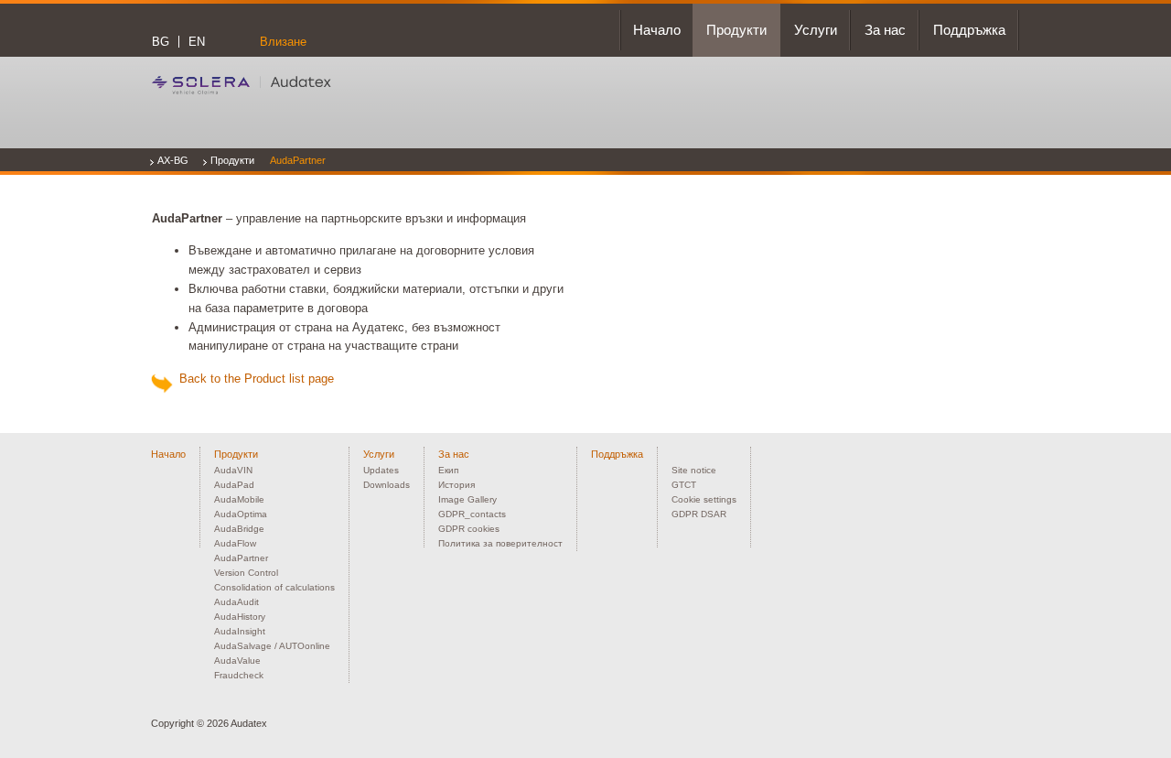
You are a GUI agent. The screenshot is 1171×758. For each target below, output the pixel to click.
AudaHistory (239, 617)
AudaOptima (240, 514)
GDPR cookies (469, 529)
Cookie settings (703, 499)
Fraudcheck (238, 675)
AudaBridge (239, 529)
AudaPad (234, 485)
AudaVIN (233, 470)
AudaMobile (239, 499)
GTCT (683, 485)
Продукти (232, 160)
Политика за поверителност (500, 543)
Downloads (386, 485)
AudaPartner (298, 160)
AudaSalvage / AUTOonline (272, 646)
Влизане (283, 42)
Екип (448, 470)
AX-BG (172, 160)
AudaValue (237, 660)
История (456, 485)
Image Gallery (467, 499)
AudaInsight (239, 631)
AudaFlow (235, 543)
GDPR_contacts (472, 514)
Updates (381, 470)
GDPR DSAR (698, 514)
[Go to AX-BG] (241, 85)
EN (196, 42)
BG (160, 42)
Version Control (246, 573)
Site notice (693, 470)
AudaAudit (236, 602)
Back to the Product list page (253, 378)
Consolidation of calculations (274, 587)
